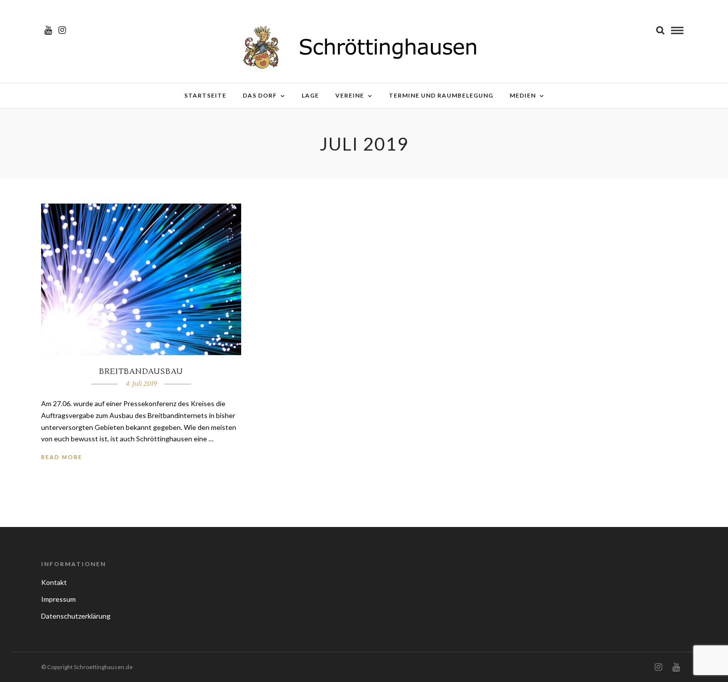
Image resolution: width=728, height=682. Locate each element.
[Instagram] (62, 30)
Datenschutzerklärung (75, 616)
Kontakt (54, 582)
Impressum (58, 599)
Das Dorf (260, 95)
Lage (310, 95)
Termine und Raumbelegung (441, 95)
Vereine (349, 95)
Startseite (205, 95)
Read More (61, 457)
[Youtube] (48, 30)
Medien (523, 95)
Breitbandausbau (141, 371)
